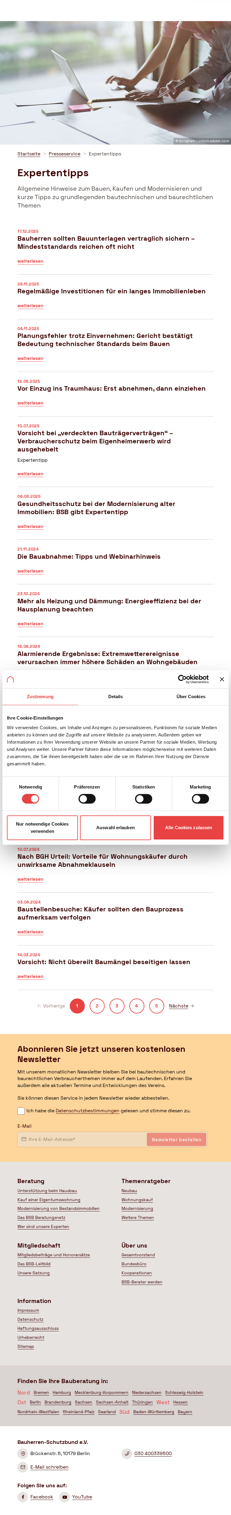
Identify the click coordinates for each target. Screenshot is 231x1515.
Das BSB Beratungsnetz (41, 1217)
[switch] (87, 799)
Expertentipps (105, 154)
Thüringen (142, 1402)
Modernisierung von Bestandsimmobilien (58, 1208)
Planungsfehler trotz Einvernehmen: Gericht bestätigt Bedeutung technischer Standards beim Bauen (115, 348)
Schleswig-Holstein (184, 1392)
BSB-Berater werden (142, 1282)
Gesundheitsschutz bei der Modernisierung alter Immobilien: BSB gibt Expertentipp (115, 516)
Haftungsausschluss (38, 1328)
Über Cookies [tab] (191, 696)
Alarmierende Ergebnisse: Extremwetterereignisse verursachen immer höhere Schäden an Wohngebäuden (115, 666)
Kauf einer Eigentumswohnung (48, 1199)
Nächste (181, 1006)
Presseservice (64, 154)
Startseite (28, 154)
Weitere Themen (138, 1217)
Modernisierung (137, 1208)
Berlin (35, 1402)
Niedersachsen (147, 1392)
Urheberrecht (30, 1337)
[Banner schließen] (222, 679)
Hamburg (62, 1392)
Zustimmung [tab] (40, 696)
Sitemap (25, 1346)
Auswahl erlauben (115, 827)
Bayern (185, 1411)
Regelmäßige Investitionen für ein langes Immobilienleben (115, 300)
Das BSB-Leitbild (34, 1264)
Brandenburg (58, 1402)
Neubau (129, 1190)
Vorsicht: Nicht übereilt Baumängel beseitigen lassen (115, 970)
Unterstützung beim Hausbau (47, 1190)
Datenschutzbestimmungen (87, 1110)
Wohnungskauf (137, 1199)
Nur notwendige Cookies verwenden (42, 827)
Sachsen (83, 1402)
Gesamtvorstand (138, 1254)
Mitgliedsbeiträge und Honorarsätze (53, 1254)
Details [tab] (115, 696)
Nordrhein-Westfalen (38, 1411)
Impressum (28, 1310)
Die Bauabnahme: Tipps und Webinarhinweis (115, 565)
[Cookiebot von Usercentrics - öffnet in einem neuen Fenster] (182, 679)
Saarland (107, 1411)
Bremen (41, 1392)
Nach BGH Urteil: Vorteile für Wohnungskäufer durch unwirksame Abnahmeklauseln (115, 869)
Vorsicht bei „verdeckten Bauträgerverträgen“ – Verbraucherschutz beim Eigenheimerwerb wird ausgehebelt (115, 455)
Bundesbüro (134, 1264)
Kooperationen (137, 1273)
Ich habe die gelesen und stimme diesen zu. (108, 1110)
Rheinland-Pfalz (78, 1411)
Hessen (180, 1402)
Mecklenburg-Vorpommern (101, 1392)
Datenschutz (30, 1319)
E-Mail (24, 1126)
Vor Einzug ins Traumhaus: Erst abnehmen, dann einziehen (115, 397)
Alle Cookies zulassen (188, 827)
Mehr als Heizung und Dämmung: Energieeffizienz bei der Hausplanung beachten (115, 613)
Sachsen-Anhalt (112, 1402)
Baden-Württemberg (153, 1411)
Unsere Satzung (33, 1273)
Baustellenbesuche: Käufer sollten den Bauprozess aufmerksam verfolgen (115, 922)
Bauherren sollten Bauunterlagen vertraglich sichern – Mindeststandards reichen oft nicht (115, 251)
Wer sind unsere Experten (43, 1226)
